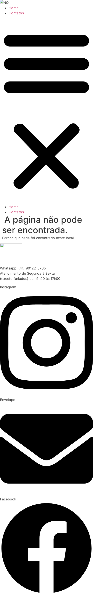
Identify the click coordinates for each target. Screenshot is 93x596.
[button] (46, 110)
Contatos (16, 13)
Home (13, 8)
